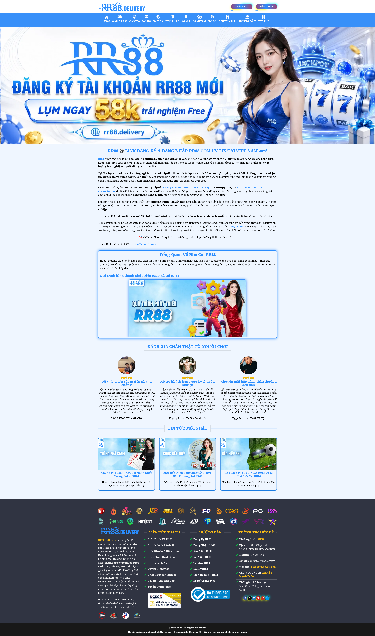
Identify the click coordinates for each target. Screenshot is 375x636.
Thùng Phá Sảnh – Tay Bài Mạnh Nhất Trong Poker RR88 (126, 475)
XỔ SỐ (212, 21)
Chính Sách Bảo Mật (161, 545)
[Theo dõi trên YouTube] (263, 598)
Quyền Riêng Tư (158, 569)
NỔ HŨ (146, 21)
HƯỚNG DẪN (247, 21)
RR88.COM (104, 581)
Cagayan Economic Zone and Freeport (188, 187)
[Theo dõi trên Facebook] (245, 598)
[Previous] (11, 85)
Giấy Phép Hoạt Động (162, 557)
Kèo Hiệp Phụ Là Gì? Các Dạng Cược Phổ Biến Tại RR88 (249, 475)
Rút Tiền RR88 (202, 557)
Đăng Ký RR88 (202, 539)
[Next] (364, 85)
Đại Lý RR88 (200, 569)
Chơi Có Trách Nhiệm (162, 575)
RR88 (107, 21)
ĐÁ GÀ (186, 21)
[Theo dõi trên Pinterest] (258, 598)
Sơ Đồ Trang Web (204, 580)
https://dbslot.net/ (143, 244)
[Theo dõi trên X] (250, 598)
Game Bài (199, 21)
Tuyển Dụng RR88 (159, 586)
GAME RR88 (119, 21)
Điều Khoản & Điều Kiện (163, 551)
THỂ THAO (172, 21)
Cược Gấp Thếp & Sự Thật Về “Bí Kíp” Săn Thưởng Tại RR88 (187, 475)
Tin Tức (263, 21)
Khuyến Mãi (228, 21)
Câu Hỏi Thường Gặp (161, 580)
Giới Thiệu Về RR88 (160, 539)
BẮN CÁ (158, 21)
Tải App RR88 (201, 563)
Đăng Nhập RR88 (204, 545)
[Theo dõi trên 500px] (267, 598)
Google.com (236, 226)
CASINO (134, 21)
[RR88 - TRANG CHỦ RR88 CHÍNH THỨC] (134, 6)
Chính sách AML (158, 563)
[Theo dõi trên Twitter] (254, 598)
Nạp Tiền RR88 (202, 551)
